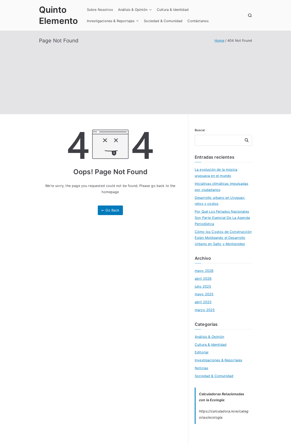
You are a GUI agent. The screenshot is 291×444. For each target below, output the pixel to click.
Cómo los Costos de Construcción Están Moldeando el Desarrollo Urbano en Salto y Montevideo (223, 238)
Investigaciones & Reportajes (110, 21)
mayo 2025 (204, 294)
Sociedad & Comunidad (163, 21)
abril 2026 (203, 278)
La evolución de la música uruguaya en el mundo (216, 172)
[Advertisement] (145, 76)
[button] (149, 10)
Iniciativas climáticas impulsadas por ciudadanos (221, 186)
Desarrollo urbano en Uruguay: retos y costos (220, 200)
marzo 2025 (205, 310)
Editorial (201, 352)
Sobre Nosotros (100, 9)
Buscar (200, 130)
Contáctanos (198, 21)
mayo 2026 (204, 271)
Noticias (201, 368)
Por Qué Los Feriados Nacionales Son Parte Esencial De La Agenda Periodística (222, 217)
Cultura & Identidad (173, 9)
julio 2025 (203, 286)
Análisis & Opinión (132, 9)
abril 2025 (203, 302)
